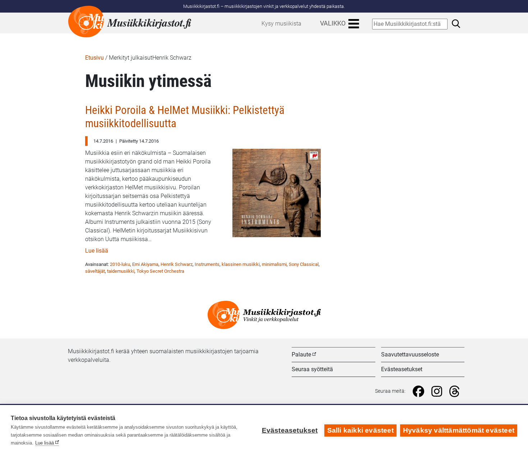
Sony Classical (304, 264)
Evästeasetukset (401, 369)
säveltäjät (95, 271)
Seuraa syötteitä (312, 369)
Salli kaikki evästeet (360, 430)
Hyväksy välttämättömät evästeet (458, 430)
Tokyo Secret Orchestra (160, 271)
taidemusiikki (120, 271)
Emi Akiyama (145, 264)
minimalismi (274, 264)
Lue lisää (96, 250)
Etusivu (94, 57)
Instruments (207, 264)
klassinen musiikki (241, 264)
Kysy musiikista (281, 23)
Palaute (301, 354)
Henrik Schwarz (177, 264)
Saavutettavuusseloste (410, 354)
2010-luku (120, 264)
